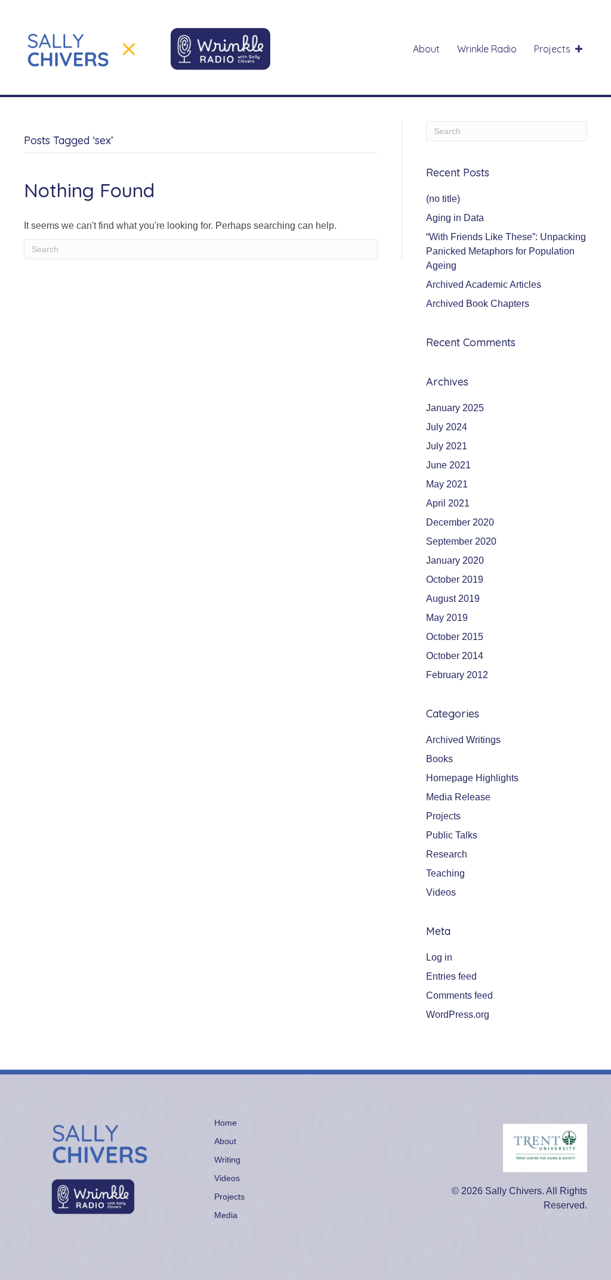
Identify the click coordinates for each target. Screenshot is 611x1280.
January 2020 (455, 560)
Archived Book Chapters (477, 304)
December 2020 (460, 522)
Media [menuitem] (225, 1215)
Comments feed (459, 995)
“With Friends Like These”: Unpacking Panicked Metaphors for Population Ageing (506, 251)
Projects (443, 816)
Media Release (458, 797)
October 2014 (454, 656)
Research (446, 854)
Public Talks (451, 835)
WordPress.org (457, 1014)
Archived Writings (463, 740)
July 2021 (446, 446)
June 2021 (448, 465)
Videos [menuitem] (227, 1178)
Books (439, 759)
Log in (439, 957)
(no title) (443, 199)
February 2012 (457, 675)
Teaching (445, 873)
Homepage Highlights (472, 778)
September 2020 (461, 541)
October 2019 (454, 579)
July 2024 (446, 427)
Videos (441, 892)
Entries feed (451, 976)
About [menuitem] (426, 49)
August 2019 (453, 599)
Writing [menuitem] (227, 1159)
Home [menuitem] (225, 1122)
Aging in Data (455, 218)
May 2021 (447, 484)
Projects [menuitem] (552, 49)
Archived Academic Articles (483, 284)
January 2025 (455, 408)
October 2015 (454, 637)
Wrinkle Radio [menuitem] (487, 49)
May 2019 (447, 618)
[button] (578, 49)
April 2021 (448, 503)
